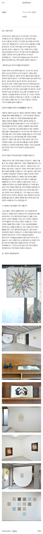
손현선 (24, 17)
